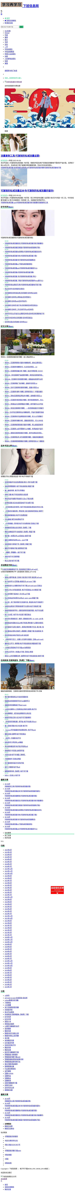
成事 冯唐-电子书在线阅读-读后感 (16, 494)
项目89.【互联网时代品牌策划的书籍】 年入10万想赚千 (24, 416)
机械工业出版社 (10, 54)
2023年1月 (8, 895)
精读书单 (8, 1047)
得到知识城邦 (9, 1024)
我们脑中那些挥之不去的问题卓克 (16, 697)
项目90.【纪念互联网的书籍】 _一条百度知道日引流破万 (24, 408)
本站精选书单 (9, 1040)
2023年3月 (8, 890)
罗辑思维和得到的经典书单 (14, 1059)
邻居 (6, 1159)
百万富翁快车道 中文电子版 (14, 763)
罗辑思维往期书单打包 (12, 1062)
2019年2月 (8, 984)
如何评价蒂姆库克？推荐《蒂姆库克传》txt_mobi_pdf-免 (24, 619)
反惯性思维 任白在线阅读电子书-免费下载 (19, 503)
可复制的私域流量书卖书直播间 (28, 202)
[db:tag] (7, 33)
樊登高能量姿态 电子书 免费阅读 (16, 515)
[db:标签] (8, 31)
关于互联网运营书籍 (12, 1007)
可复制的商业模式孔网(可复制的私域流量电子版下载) (23, 285)
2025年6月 (8, 850)
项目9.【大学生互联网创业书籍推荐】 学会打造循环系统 (24, 412)
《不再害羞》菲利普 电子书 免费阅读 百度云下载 (22, 523)
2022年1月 (8, 914)
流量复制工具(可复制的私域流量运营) (20, 155)
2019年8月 (8, 970)
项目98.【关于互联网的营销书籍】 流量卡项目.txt (22, 387)
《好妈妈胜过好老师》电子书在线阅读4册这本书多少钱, (24, 507)
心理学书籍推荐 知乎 (12, 1026)
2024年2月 (8, 864)
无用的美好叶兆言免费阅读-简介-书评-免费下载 (21, 482)
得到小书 (8, 1021)
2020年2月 (8, 956)
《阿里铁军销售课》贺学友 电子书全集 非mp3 (20, 721)
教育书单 (8, 1031)
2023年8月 (8, 878)
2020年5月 (8, 949)
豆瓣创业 (8, 1076)
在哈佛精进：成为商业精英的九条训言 (18, 713)
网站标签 (8, 1163)
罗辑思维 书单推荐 (11, 1054)
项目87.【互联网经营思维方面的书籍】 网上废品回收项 (24, 425)
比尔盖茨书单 (9, 1043)
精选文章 (8, 1050)
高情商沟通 (8, 1090)
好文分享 (8, 1019)
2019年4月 (8, 980)
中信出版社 (8, 49)
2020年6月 (8, 947)
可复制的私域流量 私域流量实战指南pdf (14, 167)
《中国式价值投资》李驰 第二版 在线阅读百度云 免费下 (24, 511)
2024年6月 (8, 855)
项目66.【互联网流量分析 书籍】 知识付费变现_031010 (24, 371)
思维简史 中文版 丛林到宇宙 (14, 750)
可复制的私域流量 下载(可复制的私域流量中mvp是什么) (24, 280)
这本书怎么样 (9, 1087)
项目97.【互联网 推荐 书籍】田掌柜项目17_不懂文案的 (24, 391)
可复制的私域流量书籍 (36, 167)
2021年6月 (8, 928)
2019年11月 (8, 963)
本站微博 (4, 1179)
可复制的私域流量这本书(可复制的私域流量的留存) (27, 190)
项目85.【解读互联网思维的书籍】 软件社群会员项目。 (24, 433)
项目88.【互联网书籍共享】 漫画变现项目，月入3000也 (24, 420)
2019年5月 (8, 977)
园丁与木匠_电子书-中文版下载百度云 (18, 614)
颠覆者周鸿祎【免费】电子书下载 (16, 771)
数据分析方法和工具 (12, 1033)
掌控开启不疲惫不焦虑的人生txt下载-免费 (19, 499)
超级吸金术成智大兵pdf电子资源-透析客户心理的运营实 (24, 623)
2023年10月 (8, 873)
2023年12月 (8, 869)
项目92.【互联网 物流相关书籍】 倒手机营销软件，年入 (24, 400)
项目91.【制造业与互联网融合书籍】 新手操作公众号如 (24, 404)
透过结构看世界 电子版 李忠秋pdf (16, 746)
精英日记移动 (9, 1128)
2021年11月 (8, 916)
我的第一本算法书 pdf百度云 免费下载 (18, 536)
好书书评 (4, 160)
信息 (6, 61)
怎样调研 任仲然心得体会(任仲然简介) (18, 297)
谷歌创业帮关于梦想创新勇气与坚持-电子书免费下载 (23, 606)
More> (11, 207)
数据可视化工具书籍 (12, 1036)
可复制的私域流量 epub (9, 202)
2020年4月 (8, 951)
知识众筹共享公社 (11, 1140)
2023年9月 (8, 876)
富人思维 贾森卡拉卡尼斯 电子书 (16, 726)
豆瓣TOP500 (9, 1073)
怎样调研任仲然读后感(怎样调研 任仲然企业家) (21, 293)
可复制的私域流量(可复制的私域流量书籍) (19, 272)
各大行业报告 (9, 1012)
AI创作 (7, 995)
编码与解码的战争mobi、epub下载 (16, 540)
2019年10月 (8, 965)
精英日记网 (8, 1126)
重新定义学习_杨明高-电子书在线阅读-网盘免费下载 (23, 643)
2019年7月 (8, 973)
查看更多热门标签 (11, 71)
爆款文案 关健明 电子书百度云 (15, 734)
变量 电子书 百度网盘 (12, 556)
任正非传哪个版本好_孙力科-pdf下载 (17, 594)
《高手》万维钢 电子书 (13, 738)
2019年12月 (8, 961)
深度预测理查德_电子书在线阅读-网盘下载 (19, 486)
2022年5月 (8, 906)
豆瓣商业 (8, 1078)
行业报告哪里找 (10, 1069)
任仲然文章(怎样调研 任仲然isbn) (16, 322)
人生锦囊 (8, 1005)
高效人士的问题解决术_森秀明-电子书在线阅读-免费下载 (24, 656)
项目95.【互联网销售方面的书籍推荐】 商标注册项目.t (23, 363)
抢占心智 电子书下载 (12, 561)
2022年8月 (8, 902)
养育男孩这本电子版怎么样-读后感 (17, 635)
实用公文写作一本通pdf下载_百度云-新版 (19, 652)
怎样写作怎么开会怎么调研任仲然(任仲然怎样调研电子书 (24, 313)
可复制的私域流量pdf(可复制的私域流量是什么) (21, 268)
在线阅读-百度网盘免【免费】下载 (17, 1014)
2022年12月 (8, 897)
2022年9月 (8, 899)
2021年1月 (8, 935)
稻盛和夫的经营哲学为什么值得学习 (17, 701)
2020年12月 (8, 937)
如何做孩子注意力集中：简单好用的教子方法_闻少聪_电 (24, 627)
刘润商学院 (8, 1010)
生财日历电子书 (10, 1045)
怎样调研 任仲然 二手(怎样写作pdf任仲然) (19, 309)
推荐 (6, 37)
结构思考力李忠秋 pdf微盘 (14, 742)
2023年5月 (8, 885)
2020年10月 (8, 942)
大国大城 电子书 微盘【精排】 (15, 755)
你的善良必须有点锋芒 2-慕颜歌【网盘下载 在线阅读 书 (24, 631)
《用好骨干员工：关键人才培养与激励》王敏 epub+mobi (24, 639)
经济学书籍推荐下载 (12, 1052)
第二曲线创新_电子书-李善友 (15, 490)
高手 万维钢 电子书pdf (12, 767)
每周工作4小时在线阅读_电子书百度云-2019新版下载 (23, 590)
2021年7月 (8, 925)
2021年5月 (8, 930)
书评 (6, 42)
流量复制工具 (43, 202)
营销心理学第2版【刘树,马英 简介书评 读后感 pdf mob (23, 577)
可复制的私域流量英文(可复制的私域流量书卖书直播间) (24, 243)
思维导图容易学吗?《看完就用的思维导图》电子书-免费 (24, 610)
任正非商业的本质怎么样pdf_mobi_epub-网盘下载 (21, 598)
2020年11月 (8, 940)
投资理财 (8, 1028)
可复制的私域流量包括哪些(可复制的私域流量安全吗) (23, 251)
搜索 (21, 27)
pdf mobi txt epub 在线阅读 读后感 (16, 998)
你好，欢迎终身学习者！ (13, 78)
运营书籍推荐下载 (11, 1083)
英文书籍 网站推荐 (11, 1064)
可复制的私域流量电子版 (52, 167)
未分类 (7, 1038)
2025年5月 (8, 852)
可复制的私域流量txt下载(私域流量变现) (18, 264)
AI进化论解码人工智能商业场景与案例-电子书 (21, 709)
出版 (6, 56)
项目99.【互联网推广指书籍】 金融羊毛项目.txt (21, 383)
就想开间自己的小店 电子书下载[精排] (18, 717)
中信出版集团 (9, 51)
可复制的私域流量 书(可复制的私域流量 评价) (20, 276)
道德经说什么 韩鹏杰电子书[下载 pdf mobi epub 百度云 (23, 586)
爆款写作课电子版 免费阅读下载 (16, 548)
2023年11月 (8, 871)
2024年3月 (8, 862)
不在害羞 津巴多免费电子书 (14, 519)
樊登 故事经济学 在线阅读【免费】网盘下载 (20, 532)
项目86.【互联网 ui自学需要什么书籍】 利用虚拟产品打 (24, 429)
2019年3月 (8, 982)
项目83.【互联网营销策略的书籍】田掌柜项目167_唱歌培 (24, 441)
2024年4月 (8, 859)
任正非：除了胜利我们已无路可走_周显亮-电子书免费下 (24, 602)
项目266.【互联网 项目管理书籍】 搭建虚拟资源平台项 (24, 379)
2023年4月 (8, 888)
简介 (6, 40)
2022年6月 (8, 904)
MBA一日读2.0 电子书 (12, 775)
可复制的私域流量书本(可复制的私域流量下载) (21, 256)
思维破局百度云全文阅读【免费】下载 (18, 527)
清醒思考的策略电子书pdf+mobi (15, 705)
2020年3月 (8, 954)
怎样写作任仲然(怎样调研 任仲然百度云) (19, 318)
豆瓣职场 (8, 1080)
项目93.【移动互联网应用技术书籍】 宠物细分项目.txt (23, 396)
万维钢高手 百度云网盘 (13, 759)
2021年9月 (8, 921)
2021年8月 (8, 923)
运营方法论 (8, 1085)
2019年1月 (8, 987)
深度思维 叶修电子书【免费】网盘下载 (18, 544)
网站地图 (8, 1155)
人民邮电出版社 (10, 59)
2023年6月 (8, 883)
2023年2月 (8, 892)
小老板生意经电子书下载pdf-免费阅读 (18, 647)
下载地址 (8, 1002)
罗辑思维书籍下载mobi (12, 1057)
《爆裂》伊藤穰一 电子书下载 (15, 552)
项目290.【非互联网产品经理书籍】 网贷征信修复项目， (24, 375)
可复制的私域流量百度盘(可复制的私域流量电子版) (22, 247)
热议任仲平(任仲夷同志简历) (14, 289)
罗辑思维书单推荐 (11, 1136)
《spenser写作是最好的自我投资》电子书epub (20, 730)
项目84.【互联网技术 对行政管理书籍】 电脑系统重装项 (24, 437)
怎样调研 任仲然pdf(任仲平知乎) (16, 301)
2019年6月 (8, 975)
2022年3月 (8, 911)
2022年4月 (8, 909)
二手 (6, 47)
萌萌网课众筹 (9, 1066)
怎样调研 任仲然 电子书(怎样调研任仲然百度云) (21, 305)
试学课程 (8, 1071)
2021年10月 (8, 918)
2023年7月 (8, 880)
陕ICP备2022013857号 (12, 1145)
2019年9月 (8, 968)
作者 (6, 35)
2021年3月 (8, 932)
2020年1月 (8, 958)
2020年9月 (8, 944)
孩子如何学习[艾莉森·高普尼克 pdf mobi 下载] (20, 581)
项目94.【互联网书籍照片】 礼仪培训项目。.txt (21, 367)
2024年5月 (8, 857)
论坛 (6, 44)
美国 (6, 63)
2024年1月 (8, 866)
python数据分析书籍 (11, 1000)
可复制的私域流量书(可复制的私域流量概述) (20, 260)
